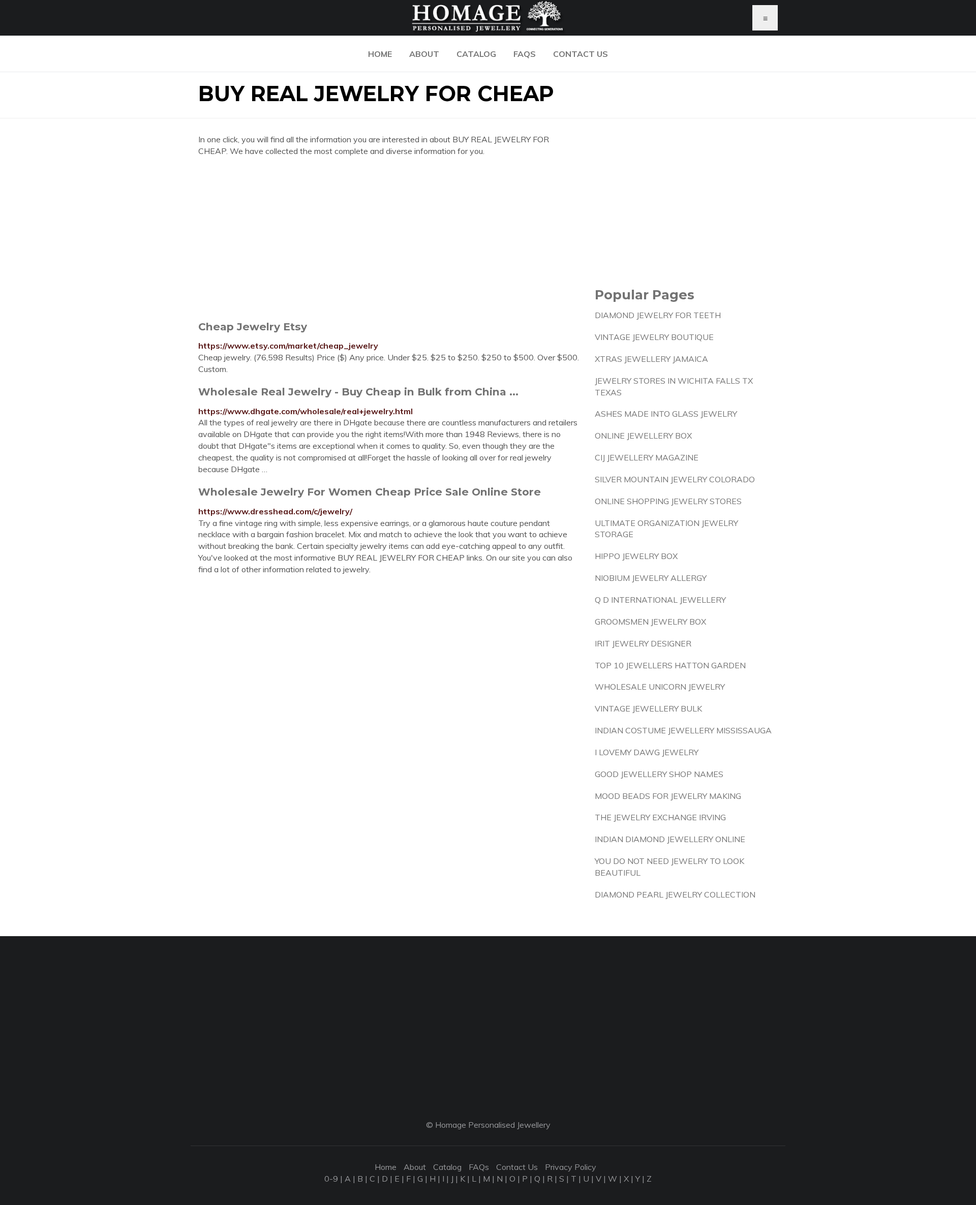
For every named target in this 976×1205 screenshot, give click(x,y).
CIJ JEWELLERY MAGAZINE (646, 457)
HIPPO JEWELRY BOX (636, 556)
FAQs (524, 54)
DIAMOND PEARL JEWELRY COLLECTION (675, 894)
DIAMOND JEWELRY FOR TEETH (658, 315)
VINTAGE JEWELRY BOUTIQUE (654, 337)
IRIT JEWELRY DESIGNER (643, 643)
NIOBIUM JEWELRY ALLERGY (651, 578)
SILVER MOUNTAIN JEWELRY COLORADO (675, 479)
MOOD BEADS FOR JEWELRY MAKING (668, 796)
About (424, 54)
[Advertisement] (389, 238)
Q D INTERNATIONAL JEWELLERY (660, 600)
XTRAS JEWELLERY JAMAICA (651, 359)
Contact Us (580, 54)
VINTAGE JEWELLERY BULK (648, 708)
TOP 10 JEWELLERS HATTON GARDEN (670, 665)
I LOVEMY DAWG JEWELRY (646, 752)
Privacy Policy (570, 1167)
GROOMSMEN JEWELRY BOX (650, 621)
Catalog (476, 54)
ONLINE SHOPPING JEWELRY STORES (668, 501)
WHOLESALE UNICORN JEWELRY (660, 687)
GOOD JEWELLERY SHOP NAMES (659, 774)
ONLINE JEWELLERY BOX (643, 435)
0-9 (331, 1178)
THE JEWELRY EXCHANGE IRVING (660, 817)
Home (380, 54)
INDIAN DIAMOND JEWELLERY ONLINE (670, 839)
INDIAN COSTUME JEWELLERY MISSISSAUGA (683, 730)
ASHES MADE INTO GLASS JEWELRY (666, 414)
